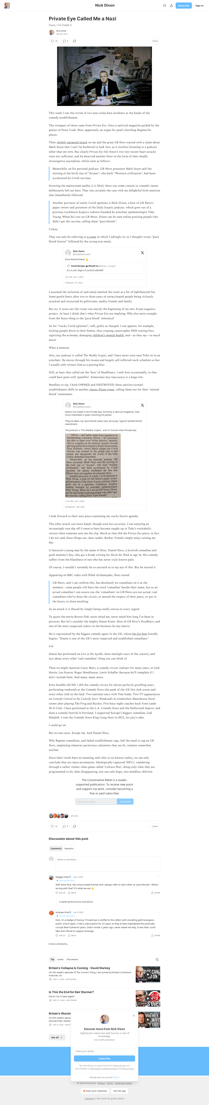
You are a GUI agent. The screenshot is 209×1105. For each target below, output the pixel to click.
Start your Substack (96, 1090)
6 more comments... (59, 944)
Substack (89, 1098)
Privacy (101, 1083)
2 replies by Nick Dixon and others (76, 901)
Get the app (119, 1090)
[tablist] (62, 848)
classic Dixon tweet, (102, 389)
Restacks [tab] (69, 848)
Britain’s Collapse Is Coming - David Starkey (79, 968)
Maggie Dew (62, 876)
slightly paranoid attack (72, 142)
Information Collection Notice (103, 1068)
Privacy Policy (127, 1068)
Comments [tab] (56, 848)
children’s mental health (108, 335)
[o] (148, 974)
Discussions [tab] (72, 959)
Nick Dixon (61, 31)
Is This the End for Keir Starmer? (71, 992)
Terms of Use (119, 1065)
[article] (104, 975)
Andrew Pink (62, 912)
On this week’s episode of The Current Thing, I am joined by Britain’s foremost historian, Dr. (90, 974)
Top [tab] (52, 959)
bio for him (139, 634)
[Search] (165, 5)
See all (55, 1037)
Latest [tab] (60, 959)
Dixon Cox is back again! (62, 996)
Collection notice (123, 1083)
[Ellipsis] (158, 876)
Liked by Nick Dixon (67, 880)
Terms (110, 1083)
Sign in (199, 5)
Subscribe (183, 5)
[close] (133, 1015)
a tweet (91, 237)
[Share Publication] (171, 5)
